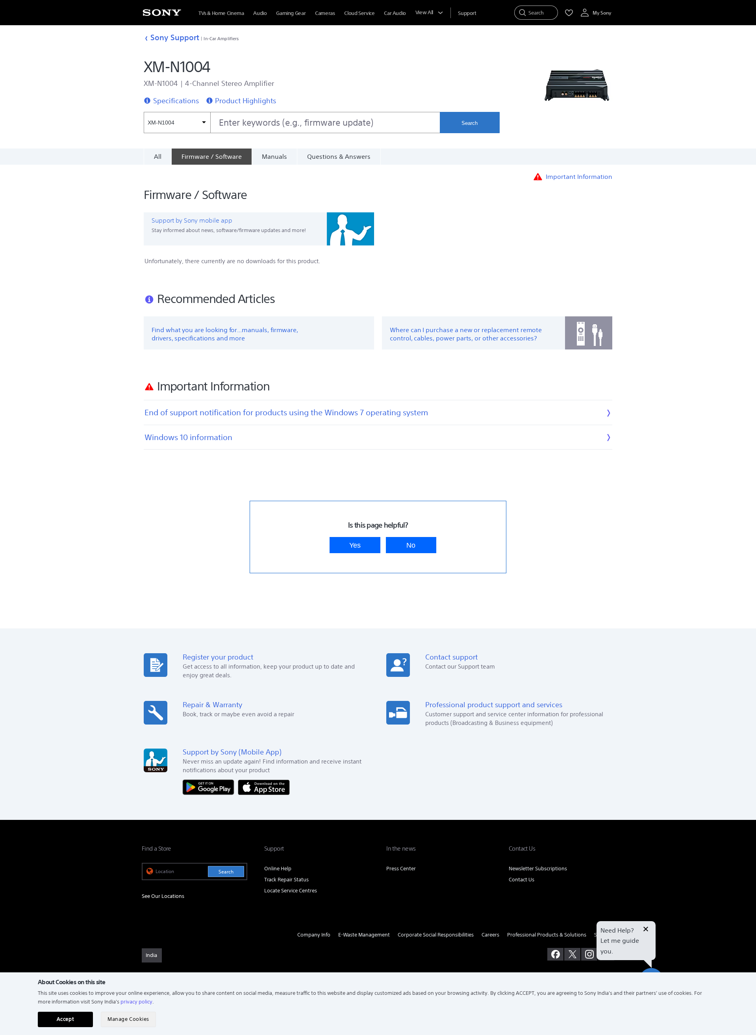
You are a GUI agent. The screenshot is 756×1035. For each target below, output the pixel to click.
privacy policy (136, 1001)
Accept (65, 1019)
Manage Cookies (128, 1019)
